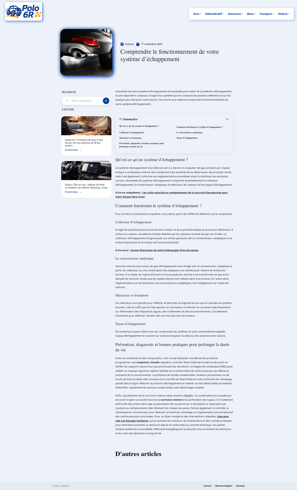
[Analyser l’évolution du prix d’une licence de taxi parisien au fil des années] (86, 125)
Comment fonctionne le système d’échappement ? (199, 127)
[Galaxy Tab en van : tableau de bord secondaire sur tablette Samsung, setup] (86, 170)
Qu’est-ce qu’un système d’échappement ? (139, 126)
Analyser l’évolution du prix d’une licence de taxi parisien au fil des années (84, 142)
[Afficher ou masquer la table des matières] (183, 119)
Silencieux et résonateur (130, 137)
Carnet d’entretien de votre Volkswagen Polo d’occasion (165, 250)
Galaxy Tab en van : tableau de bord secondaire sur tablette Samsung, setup (86, 186)
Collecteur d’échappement (131, 132)
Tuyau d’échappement (186, 137)
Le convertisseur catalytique (189, 132)
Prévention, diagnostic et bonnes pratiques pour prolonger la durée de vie (141, 145)
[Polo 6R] (23, 11)
